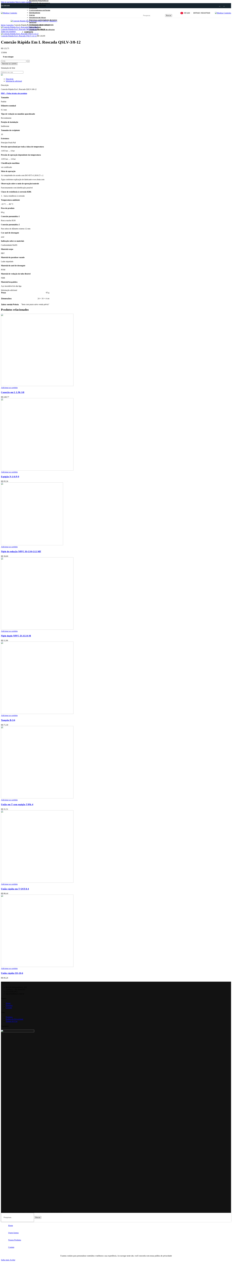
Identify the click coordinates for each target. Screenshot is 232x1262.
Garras (32, 15)
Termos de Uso (11, 1021)
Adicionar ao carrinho (9, 64)
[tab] (9, 79)
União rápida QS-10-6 (12, 973)
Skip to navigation (8, 2)
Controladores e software (39, 10)
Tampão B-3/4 (8, 720)
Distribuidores (34, 13)
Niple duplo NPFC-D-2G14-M (16, 635)
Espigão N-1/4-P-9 (10, 476)
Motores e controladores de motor (43, 20)
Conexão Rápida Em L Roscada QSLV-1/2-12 (19, 36)
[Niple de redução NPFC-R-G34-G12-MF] (32, 545)
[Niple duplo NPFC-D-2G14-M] (37, 629)
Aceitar (12, 1260)
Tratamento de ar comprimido (41, 25)
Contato (9, 1008)
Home (8, 1003)
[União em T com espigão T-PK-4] (37, 798)
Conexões (33, 8)
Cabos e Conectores (37, 5)
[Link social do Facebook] (220, 5)
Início (3, 25)
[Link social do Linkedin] (224, 5)
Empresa (9, 1005)
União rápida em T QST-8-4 (15, 889)
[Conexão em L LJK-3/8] (37, 385)
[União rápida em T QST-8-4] (37, 882)
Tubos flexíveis (35, 27)
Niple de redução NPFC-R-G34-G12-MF (21, 551)
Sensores (32, 22)
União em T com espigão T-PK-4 (17, 804)
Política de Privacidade (14, 1019)
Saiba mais (5, 1260)
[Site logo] (9, 13)
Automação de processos (39, 3)
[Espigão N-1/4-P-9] (37, 470)
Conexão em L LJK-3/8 (12, 392)
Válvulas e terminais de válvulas (42, 29)
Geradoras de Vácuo (37, 17)
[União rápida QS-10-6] (37, 966)
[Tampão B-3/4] (37, 713)
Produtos (9, 1017)
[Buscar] (161, 8)
